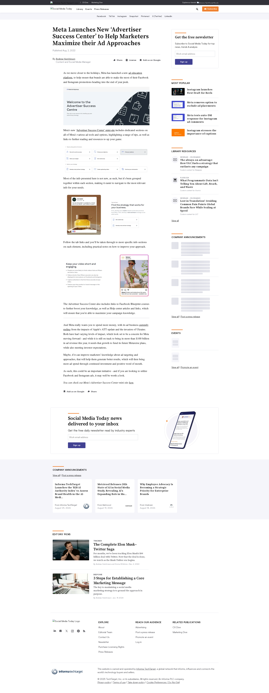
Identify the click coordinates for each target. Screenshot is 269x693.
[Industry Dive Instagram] (72, 631)
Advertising (140, 627)
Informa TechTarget (146, 669)
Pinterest (145, 16)
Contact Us (103, 637)
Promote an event (189, 367)
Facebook (101, 16)
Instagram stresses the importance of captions (201, 132)
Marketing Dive (96, 2)
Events (88, 9)
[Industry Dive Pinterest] (78, 631)
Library (79, 9)
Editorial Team (105, 632)
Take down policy (136, 682)
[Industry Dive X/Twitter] (66, 631)
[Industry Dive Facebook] (61, 631)
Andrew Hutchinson (65, 58)
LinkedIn (168, 16)
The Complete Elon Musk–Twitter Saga (115, 547)
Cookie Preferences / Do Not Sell (163, 682)
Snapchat (133, 16)
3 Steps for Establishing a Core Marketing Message (118, 580)
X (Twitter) (157, 16)
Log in (138, 642)
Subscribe (212, 9)
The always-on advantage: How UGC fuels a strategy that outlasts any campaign (199, 163)
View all (175, 220)
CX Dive (85, 2)
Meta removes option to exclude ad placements (202, 104)
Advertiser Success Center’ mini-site (95, 130)
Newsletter (103, 642)
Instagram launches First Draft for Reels (199, 91)
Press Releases (101, 9)
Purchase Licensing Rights (111, 647)
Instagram (122, 16)
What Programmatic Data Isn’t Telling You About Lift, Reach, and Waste (199, 184)
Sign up (183, 62)
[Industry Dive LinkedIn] (55, 631)
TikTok (112, 16)
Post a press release (190, 316)
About (101, 627)
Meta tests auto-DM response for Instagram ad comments (202, 118)
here (131, 382)
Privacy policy (104, 682)
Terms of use (119, 682)
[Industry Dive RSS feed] (84, 631)
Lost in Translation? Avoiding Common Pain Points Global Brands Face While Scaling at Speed (198, 205)
